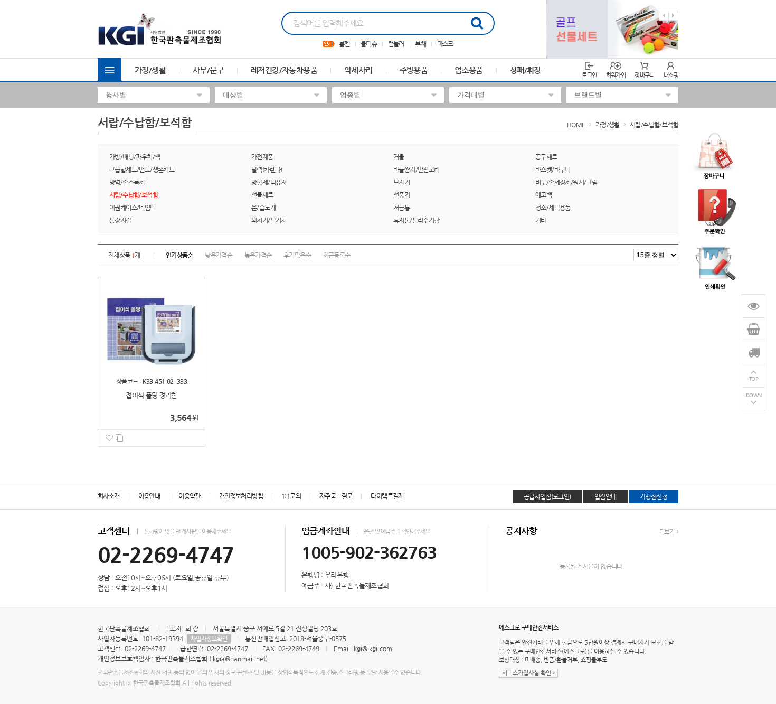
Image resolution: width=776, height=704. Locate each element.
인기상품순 (179, 255)
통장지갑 (120, 220)
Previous (664, 16)
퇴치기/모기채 (269, 220)
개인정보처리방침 (241, 496)
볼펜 (344, 44)
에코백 (543, 195)
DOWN (754, 395)
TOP (754, 379)
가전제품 (262, 157)
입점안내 (605, 496)
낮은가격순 (218, 255)
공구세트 (546, 157)
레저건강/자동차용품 (284, 69)
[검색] (476, 23)
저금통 (401, 207)
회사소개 (109, 496)
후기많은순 (297, 255)
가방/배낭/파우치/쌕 (134, 157)
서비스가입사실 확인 (527, 673)
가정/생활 (150, 69)
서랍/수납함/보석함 (654, 124)
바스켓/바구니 (553, 169)
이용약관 (189, 496)
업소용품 (469, 69)
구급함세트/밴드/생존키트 (141, 169)
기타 (540, 220)
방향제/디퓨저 (269, 182)
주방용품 (414, 69)
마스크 (445, 44)
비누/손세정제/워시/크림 (566, 182)
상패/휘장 (525, 69)
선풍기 (401, 195)
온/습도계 (263, 207)
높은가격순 (258, 255)
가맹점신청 (653, 496)
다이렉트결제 (387, 496)
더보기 (667, 532)
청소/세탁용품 (553, 207)
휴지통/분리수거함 (416, 220)
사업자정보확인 (209, 638)
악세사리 (358, 69)
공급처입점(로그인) (547, 496)
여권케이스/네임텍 (132, 207)
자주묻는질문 (335, 496)
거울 (398, 157)
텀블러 (396, 44)
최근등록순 (337, 255)
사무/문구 (208, 69)
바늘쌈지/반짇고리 (416, 169)
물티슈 (369, 44)
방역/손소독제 (127, 182)
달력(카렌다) (266, 169)
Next (673, 16)
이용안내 (149, 496)
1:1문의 (291, 496)
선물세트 (262, 195)
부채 (420, 44)
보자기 (401, 182)
